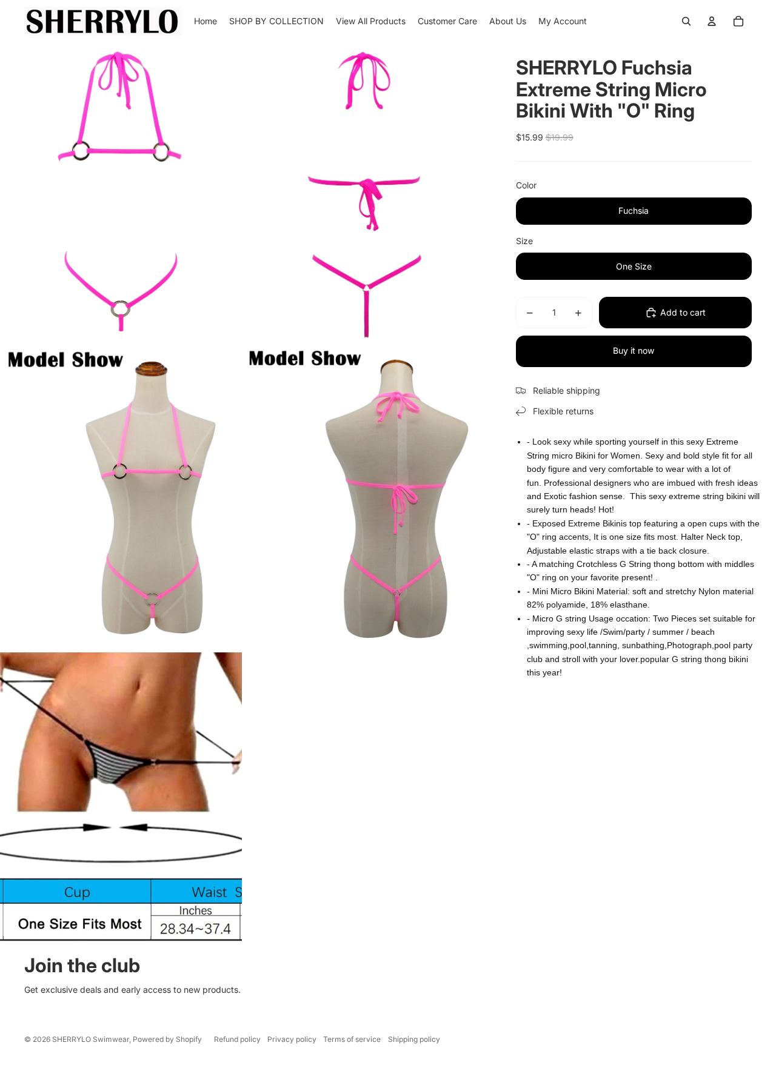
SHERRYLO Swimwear (90, 1039)
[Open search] (686, 21)
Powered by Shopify (167, 1039)
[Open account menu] (711, 21)
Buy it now (633, 350)
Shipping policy (414, 1039)
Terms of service (352, 1039)
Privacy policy (291, 1039)
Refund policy (237, 1039)
